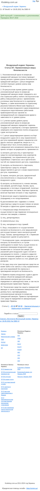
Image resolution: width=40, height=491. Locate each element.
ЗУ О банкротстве (6, 369)
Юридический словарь (8, 336)
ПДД (2, 339)
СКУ (18, 355)
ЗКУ (18, 341)
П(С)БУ (3, 342)
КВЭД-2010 (4, 345)
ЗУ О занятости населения (6, 387)
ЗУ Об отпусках (6, 376)
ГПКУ (19, 338)
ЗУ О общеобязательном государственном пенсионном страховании (7, 401)
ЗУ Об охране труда (7, 379)
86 (14, 306)
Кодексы (3, 331)
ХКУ (18, 361)
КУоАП (19, 349)
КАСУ (19, 344)
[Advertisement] (20, 43)
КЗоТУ (19, 347)
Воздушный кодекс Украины (14, 6)
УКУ (18, 358)
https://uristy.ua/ (32, 488)
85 (12, 306)
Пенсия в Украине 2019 (24, 376)
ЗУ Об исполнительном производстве (8, 373)
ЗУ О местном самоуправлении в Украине (7, 393)
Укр (34, 1)
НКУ (18, 352)
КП (2, 348)
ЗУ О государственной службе (8, 383)
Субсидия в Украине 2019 (23, 368)
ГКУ (18, 335)
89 (21, 306)
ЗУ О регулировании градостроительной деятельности (7, 409)
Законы (3, 334)
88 (19, 306)
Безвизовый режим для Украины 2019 (24, 373)
